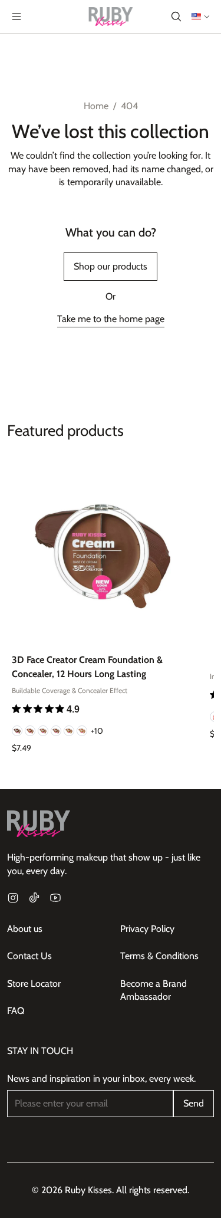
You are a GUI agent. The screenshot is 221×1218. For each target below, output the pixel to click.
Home (96, 105)
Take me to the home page (110, 318)
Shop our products (110, 266)
